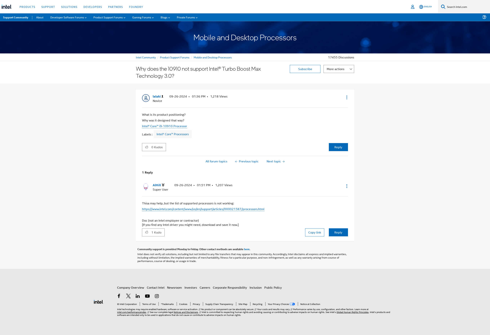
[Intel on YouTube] (147, 296)
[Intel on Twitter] (128, 296)
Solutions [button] (69, 7)
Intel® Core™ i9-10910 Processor (164, 126)
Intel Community (146, 57)
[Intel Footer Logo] (98, 301)
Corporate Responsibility (230, 287)
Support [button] (48, 7)
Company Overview (130, 287)
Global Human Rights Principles (352, 312)
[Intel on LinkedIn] (138, 296)
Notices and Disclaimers (186, 312)
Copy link (314, 232)
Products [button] (27, 7)
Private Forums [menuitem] (186, 17)
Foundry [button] (136, 7)
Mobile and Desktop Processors (213, 57)
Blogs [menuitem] (164, 17)
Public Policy (273, 287)
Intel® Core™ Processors (173, 134)
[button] (346, 97)
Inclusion (256, 287)
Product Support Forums (174, 57)
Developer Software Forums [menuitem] (67, 17)
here (247, 249)
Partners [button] (115, 7)
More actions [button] (335, 69)
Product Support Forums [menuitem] (108, 17)
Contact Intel (155, 287)
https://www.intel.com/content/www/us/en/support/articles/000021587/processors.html (203, 209)
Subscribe (305, 69)
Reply (338, 147)
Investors (191, 287)
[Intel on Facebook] (119, 296)
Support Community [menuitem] (15, 17)
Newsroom (174, 287)
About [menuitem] (39, 17)
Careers (205, 287)
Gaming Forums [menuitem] (141, 17)
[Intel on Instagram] (157, 296)
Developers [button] (92, 7)
